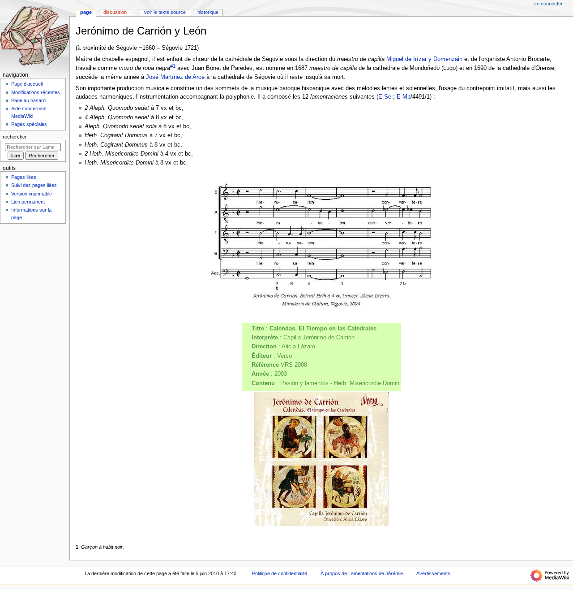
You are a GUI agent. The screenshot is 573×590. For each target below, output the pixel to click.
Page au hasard (28, 100)
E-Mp (404, 97)
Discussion (115, 12)
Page (86, 12)
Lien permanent (28, 201)
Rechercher (15, 136)
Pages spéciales (29, 124)
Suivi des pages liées (34, 185)
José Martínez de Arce (175, 77)
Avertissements (433, 573)
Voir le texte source (165, 12)
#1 (172, 66)
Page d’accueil (27, 84)
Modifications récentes (35, 92)
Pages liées (23, 177)
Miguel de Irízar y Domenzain (424, 59)
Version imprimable (31, 193)
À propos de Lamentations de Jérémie (362, 573)
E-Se (384, 97)
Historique (207, 12)
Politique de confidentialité (279, 573)
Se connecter (548, 3)
